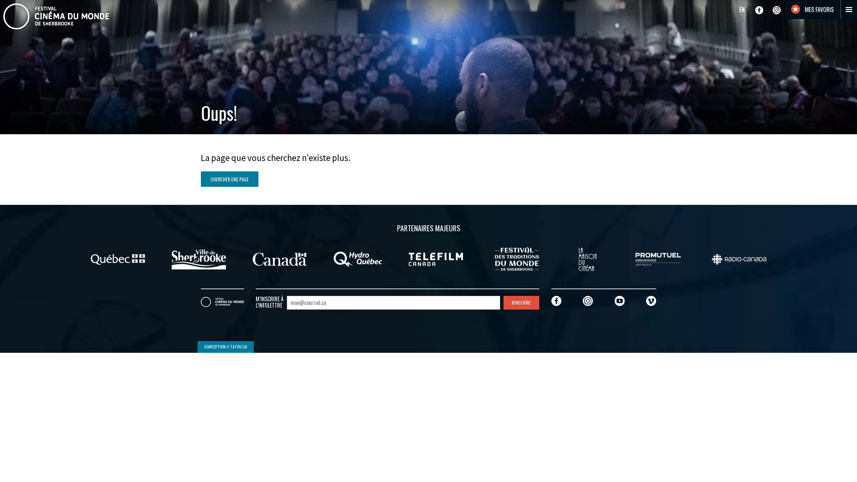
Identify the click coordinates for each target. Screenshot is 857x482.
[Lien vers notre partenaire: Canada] (280, 258)
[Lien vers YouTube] (620, 300)
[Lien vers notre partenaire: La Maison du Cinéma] (587, 258)
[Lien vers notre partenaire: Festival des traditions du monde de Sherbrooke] (517, 258)
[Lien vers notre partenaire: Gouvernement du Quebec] (118, 258)
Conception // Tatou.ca (225, 346)
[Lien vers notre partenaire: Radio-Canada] (739, 258)
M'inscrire (521, 303)
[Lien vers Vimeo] (651, 300)
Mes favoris (818, 9)
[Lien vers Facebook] (759, 10)
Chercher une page (230, 179)
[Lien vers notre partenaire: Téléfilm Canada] (436, 258)
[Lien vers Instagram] (777, 10)
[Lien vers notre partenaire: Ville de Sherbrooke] (199, 258)
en (742, 9)
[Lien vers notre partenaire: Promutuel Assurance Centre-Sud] (658, 258)
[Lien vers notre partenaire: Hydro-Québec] (358, 258)
